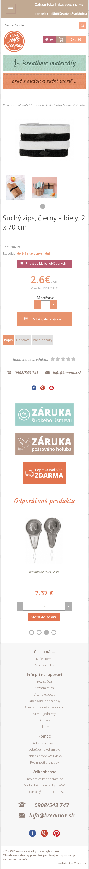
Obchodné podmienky (44, 701)
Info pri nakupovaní (44, 674)
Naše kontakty (44, 665)
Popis (8, 340)
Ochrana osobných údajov (44, 756)
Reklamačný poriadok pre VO (44, 792)
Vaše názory (42, 340)
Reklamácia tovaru (44, 743)
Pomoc (44, 736)
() (51, 39)
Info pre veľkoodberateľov (44, 779)
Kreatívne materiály (49, 63)
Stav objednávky (44, 714)
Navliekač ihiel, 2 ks (44, 572)
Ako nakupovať (44, 694)
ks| (76, 39)
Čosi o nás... (44, 651)
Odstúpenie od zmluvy (44, 750)
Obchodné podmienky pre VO (44, 785)
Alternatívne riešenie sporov (44, 707)
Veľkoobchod (44, 772)
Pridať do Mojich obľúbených (46, 264)
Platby (44, 727)
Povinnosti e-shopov (44, 762)
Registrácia (79, 13)
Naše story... (44, 659)
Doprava (22, 340)
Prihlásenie (61, 13)
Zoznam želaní (44, 688)
